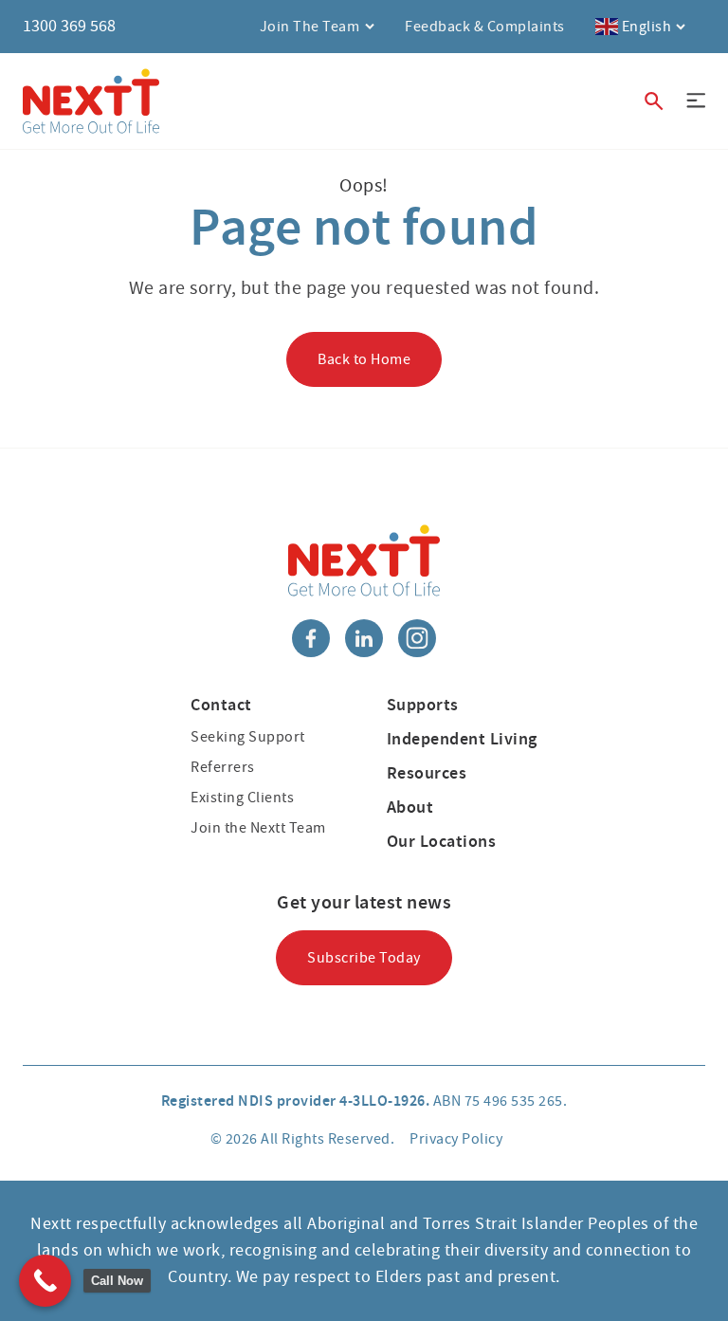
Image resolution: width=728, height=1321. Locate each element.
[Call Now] (45, 1281)
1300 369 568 (69, 26)
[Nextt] (91, 101)
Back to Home (364, 359)
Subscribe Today (364, 957)
